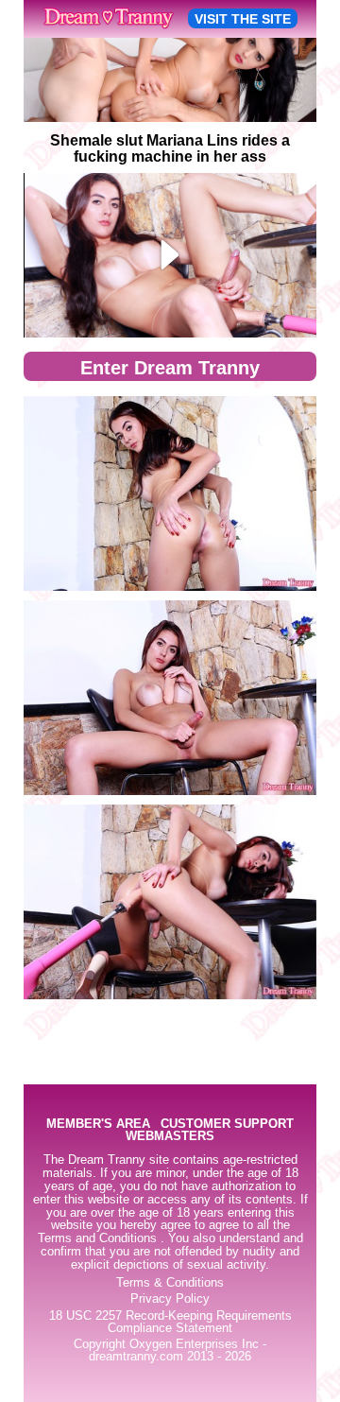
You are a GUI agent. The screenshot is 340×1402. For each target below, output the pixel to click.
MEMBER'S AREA (98, 1124)
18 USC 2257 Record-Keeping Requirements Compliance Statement (170, 1322)
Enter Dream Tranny (170, 367)
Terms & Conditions (170, 1282)
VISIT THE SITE (243, 18)
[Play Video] (170, 255)
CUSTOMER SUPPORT (227, 1124)
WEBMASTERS (170, 1137)
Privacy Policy (170, 1299)
